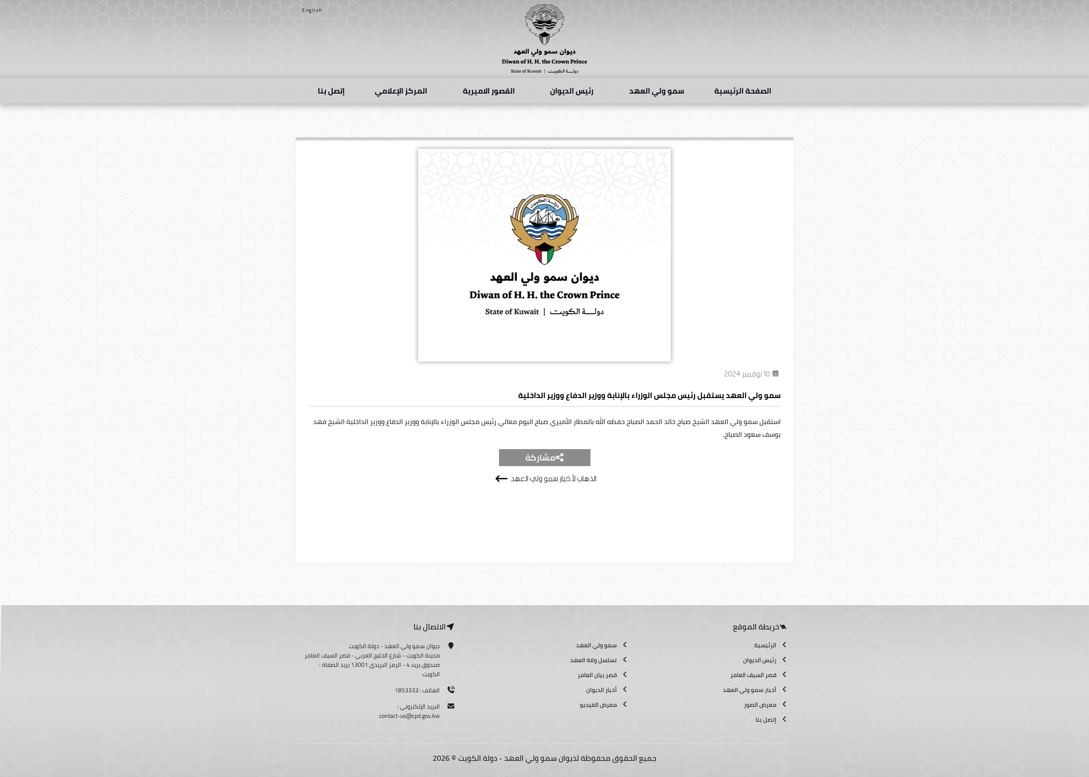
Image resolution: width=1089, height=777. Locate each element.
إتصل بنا (331, 91)
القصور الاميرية (489, 91)
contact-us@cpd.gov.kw (409, 715)
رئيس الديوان (571, 91)
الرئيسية (765, 645)
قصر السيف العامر (753, 675)
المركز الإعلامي (401, 91)
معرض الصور (760, 705)
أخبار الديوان (601, 690)
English (312, 10)
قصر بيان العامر (597, 675)
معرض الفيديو (598, 705)
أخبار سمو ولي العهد (749, 690)
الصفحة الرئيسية (742, 91)
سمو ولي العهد (656, 91)
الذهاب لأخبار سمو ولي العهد (553, 479)
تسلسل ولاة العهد (593, 660)
